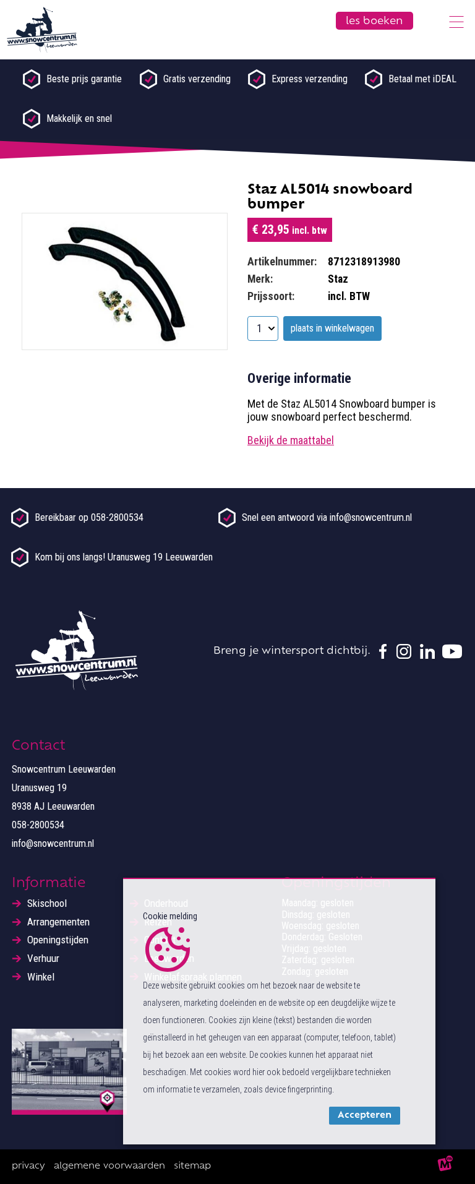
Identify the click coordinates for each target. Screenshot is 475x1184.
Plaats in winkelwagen (332, 328)
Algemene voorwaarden (109, 1166)
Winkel (40, 977)
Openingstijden (57, 940)
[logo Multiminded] (446, 1167)
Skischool (47, 903)
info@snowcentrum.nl (53, 843)
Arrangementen (58, 922)
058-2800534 (38, 825)
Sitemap (192, 1166)
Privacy (28, 1166)
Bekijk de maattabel (290, 440)
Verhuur (43, 958)
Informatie (49, 883)
